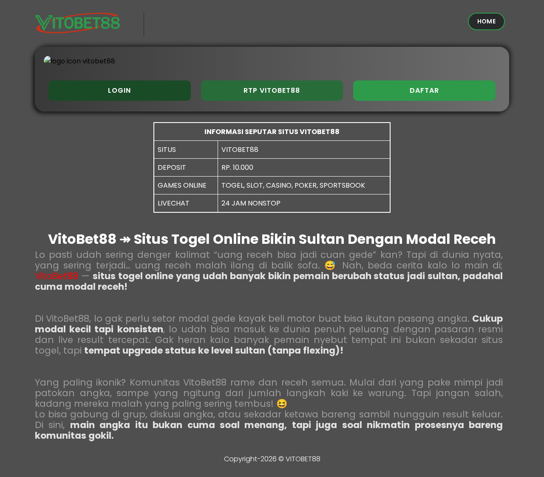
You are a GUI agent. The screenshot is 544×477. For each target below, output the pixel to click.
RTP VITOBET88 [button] (272, 90)
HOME (486, 21)
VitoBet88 (56, 276)
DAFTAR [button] (424, 90)
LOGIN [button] (119, 90)
